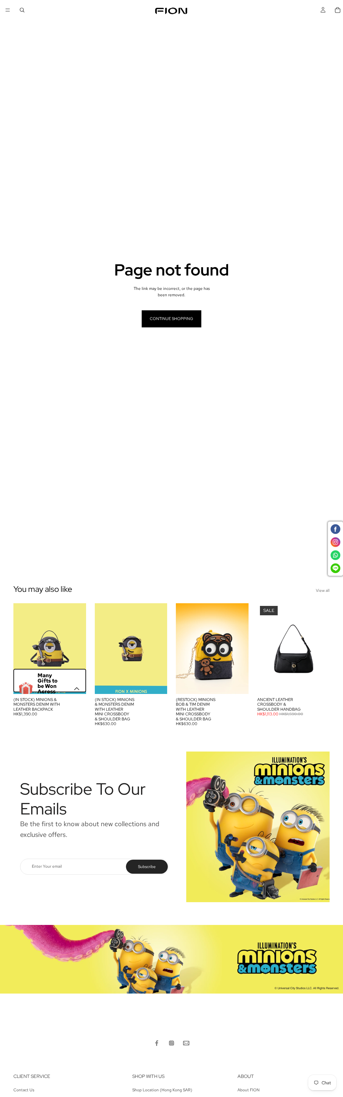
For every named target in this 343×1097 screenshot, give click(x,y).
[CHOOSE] (319, 684)
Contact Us (23, 1090)
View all (323, 590)
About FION (248, 1090)
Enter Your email (47, 866)
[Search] (22, 10)
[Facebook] (156, 1043)
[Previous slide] (20, 648)
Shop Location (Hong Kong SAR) (162, 1090)
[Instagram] (171, 1043)
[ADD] (76, 684)
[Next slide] (78, 648)
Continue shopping (171, 318)
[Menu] (7, 10)
